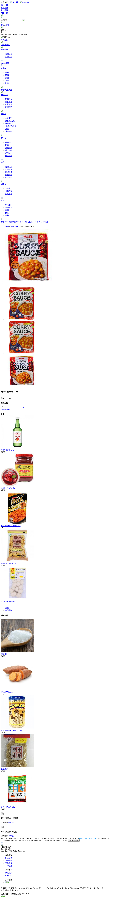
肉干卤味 (8, 177)
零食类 (3, 162)
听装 (7, 145)
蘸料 (7, 75)
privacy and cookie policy (88, 838)
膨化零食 (8, 175)
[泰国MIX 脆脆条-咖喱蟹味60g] (17, 523)
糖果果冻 (8, 167)
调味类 (3, 184)
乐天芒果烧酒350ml (7, 450)
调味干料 (8, 191)
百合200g (4, 769)
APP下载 (4, 13)
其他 (7, 129)
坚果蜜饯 (8, 169)
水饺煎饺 (8, 118)
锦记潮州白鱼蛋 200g (8, 601)
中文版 (15, 2)
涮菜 (7, 78)
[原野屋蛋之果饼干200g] (17, 561)
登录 (2, 25)
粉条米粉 (8, 207)
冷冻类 (3, 114)
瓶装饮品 (8, 148)
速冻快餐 (8, 131)
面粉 (7, 210)
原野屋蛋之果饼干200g (8, 563)
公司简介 (8, 876)
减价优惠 (4, 50)
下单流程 (8, 866)
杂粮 (7, 215)
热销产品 (15, 222)
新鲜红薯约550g (7, 692)
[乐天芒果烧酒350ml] (17, 448)
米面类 (3, 200)
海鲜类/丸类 (10, 121)
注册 (7, 25)
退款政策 (8, 863)
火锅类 (30, 222)
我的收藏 (4, 10)
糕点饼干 (8, 172)
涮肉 (7, 80)
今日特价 (36, 222)
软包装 (8, 142)
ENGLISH (26, 2)
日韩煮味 (14, 226)
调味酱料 (8, 188)
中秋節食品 (5, 45)
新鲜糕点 (8, 107)
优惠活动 (8, 54)
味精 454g (4, 654)
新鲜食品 (4, 95)
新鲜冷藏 (8, 104)
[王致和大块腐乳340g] (17, 486)
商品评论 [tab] (8, 610)
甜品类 (8, 153)
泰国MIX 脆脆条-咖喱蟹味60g (11, 526)
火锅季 (3, 68)
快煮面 (8, 205)
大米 (7, 213)
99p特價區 (5, 63)
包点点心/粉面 (10, 126)
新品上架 (4, 40)
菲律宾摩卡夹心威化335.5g (11, 730)
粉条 (7, 83)
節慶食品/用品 (6, 90)
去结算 (11, 822)
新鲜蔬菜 (8, 99)
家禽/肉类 (9, 123)
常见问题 (8, 861)
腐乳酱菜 (8, 194)
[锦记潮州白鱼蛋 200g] (17, 599)
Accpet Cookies (74, 840)
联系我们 (44, 222)
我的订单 (4, 5)
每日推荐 (8, 222)
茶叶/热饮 (9, 150)
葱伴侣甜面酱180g (8, 807)
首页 (2, 222)
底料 (7, 73)
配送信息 (8, 858)
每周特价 (8, 57)
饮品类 (3, 138)
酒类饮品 (8, 156)
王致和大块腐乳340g (8, 488)
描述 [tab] (7, 608)
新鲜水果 (8, 102)
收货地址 (4, 8)
